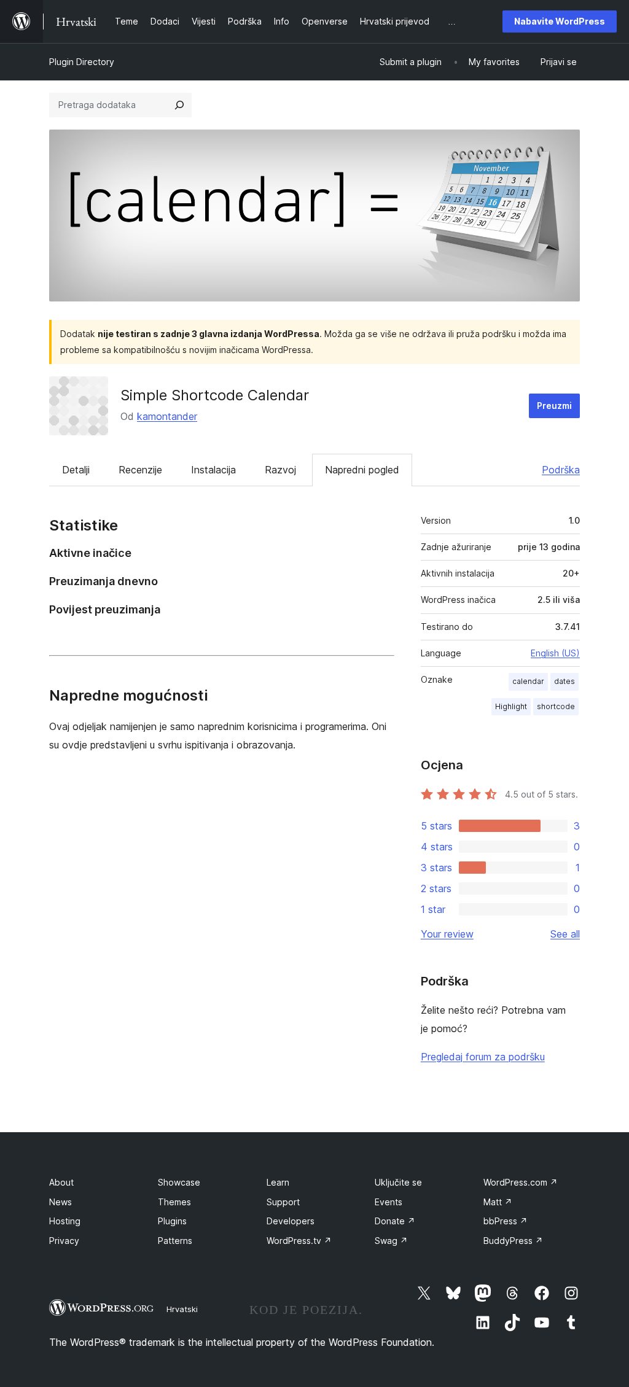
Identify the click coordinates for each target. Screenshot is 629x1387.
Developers (290, 1221)
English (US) (555, 653)
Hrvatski (182, 1309)
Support (283, 1202)
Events (388, 1202)
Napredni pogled (362, 470)
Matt (497, 1202)
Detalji (76, 470)
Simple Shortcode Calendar (214, 395)
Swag (391, 1240)
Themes (174, 1202)
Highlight (511, 706)
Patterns (175, 1240)
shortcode (556, 706)
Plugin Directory (81, 61)
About (61, 1182)
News (60, 1202)
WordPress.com (520, 1182)
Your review (447, 934)
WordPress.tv (299, 1240)
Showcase (179, 1182)
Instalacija (213, 470)
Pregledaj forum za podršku (483, 1057)
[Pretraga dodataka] (179, 105)
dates (564, 681)
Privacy (64, 1240)
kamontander (167, 416)
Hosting (64, 1221)
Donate (395, 1221)
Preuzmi (554, 405)
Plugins (172, 1221)
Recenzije (140, 470)
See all (565, 934)
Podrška (561, 470)
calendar (528, 681)
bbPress (505, 1221)
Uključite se (398, 1182)
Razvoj (280, 470)
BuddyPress (513, 1240)
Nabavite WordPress (559, 21)
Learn (278, 1182)
